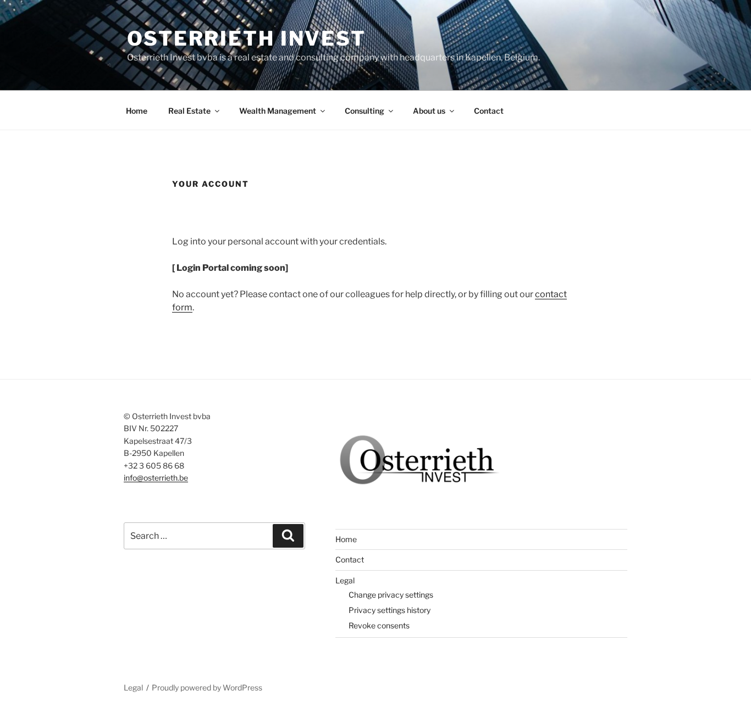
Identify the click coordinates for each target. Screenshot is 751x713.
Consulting (364, 110)
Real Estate (189, 110)
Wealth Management (277, 110)
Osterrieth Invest (246, 38)
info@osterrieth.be (156, 477)
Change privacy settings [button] (391, 594)
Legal (345, 580)
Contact (489, 110)
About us (429, 110)
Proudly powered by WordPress (207, 687)
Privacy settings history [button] (389, 610)
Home (136, 110)
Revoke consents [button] (379, 625)
